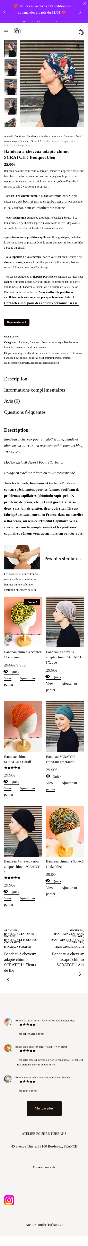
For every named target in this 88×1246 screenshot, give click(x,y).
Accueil (8, 117)
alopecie (22, 334)
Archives (23, 323)
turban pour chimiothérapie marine (39, 189)
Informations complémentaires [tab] (34, 371)
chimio (66, 338)
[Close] (84, 3)
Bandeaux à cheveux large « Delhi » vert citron (41, 1027)
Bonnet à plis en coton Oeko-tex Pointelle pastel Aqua (45, 1001)
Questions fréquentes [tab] (25, 393)
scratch (55, 343)
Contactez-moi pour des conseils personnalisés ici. (41, 284)
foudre (25, 343)
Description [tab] (15, 360)
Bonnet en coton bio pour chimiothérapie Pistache (43, 1058)
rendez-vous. (73, 515)
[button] (78, 28)
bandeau (33, 334)
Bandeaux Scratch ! (30, 122)
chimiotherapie (12, 343)
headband (35, 343)
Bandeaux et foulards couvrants (44, 117)
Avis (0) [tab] (12, 382)
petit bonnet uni (27, 182)
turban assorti (57, 182)
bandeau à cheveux (70, 334)
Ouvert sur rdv (44, 1148)
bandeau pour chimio (16, 338)
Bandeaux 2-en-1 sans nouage (46, 323)
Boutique (20, 117)
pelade (46, 343)
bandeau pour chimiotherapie (45, 338)
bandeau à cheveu (49, 334)
